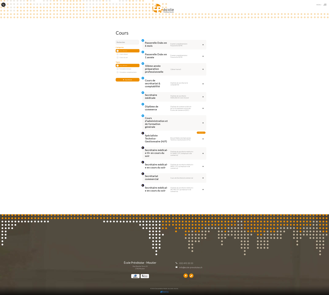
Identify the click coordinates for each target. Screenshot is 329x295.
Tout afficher (123, 51)
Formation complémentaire (128, 72)
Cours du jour (124, 54)
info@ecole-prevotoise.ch (190, 267)
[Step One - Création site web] (164, 292)
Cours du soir (124, 57)
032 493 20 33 (186, 263)
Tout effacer (128, 79)
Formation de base (125, 69)
